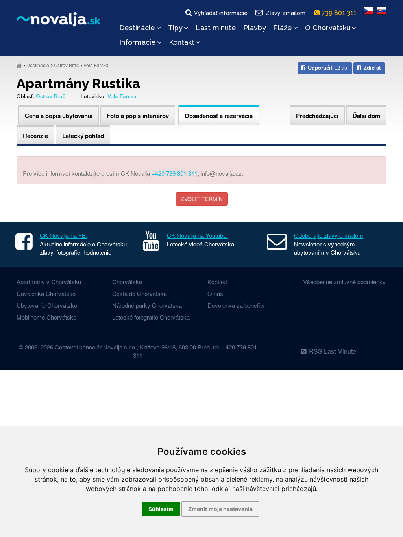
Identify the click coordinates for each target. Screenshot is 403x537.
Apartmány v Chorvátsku (49, 282)
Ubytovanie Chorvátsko (47, 305)
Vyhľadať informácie (221, 13)
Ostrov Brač (66, 65)
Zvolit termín (202, 199)
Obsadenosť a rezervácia (219, 115)
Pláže (282, 28)
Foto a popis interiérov (138, 115)
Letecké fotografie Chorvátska (151, 317)
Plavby (254, 28)
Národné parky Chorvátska (147, 305)
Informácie (137, 42)
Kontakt (181, 42)
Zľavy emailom (285, 13)
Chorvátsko (127, 282)
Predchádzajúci (317, 115)
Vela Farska (96, 65)
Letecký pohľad (83, 135)
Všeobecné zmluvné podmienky (344, 282)
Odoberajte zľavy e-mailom (328, 235)
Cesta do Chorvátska (139, 293)
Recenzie (35, 135)
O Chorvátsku (327, 28)
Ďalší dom (366, 115)
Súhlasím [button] (161, 509)
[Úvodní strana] (19, 65)
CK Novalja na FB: (63, 235)
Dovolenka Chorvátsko (46, 293)
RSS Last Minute (332, 351)
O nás (215, 293)
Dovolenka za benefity (236, 305)
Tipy (175, 28)
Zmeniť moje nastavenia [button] (220, 509)
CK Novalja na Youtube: (197, 235)
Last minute (216, 28)
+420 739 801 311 (175, 173)
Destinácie (137, 28)
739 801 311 (340, 13)
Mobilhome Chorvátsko (46, 317)
